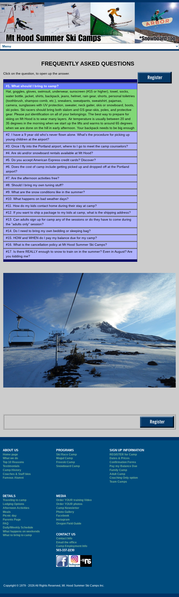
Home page (10, 454)
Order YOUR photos (69, 504)
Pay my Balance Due (123, 466)
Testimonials (11, 466)
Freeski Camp (65, 462)
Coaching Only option (124, 477)
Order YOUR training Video (74, 500)
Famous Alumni (13, 477)
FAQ (5, 523)
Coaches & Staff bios (17, 474)
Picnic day (10, 515)
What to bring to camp (17, 535)
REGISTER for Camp (123, 454)
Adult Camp (117, 474)
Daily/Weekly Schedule (18, 527)
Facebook (62, 515)
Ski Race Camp (66, 454)
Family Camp (118, 470)
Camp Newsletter (67, 508)
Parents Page (12, 519)
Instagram (63, 519)
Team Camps (118, 481)
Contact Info (64, 538)
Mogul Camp (64, 458)
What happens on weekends (21, 531)
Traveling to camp (14, 500)
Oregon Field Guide (68, 523)
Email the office (66, 542)
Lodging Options (13, 504)
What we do (10, 458)
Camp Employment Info (71, 546)
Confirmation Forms (123, 462)
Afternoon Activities (16, 508)
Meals (7, 512)
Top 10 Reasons (13, 462)
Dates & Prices (120, 458)
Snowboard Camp (68, 466)
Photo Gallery (65, 512)
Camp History (12, 470)
